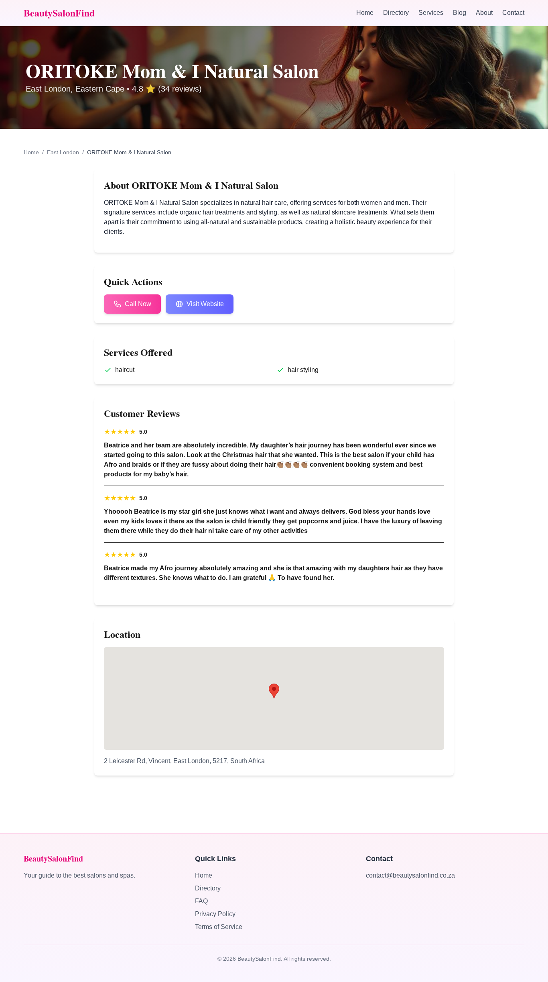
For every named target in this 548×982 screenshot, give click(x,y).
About (484, 12)
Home (364, 12)
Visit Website (205, 303)
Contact (513, 12)
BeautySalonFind (59, 12)
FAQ (201, 901)
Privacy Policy (215, 914)
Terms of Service (218, 926)
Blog (459, 12)
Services (430, 12)
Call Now (138, 303)
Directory (396, 12)
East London (63, 152)
